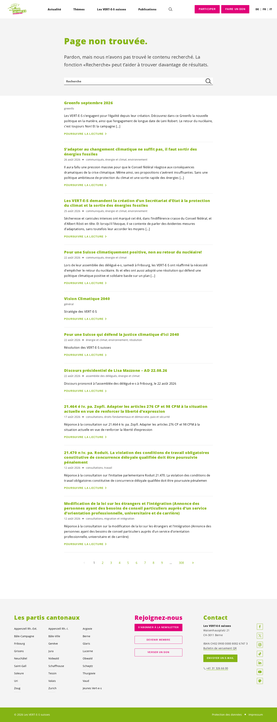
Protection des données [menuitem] (227, 714)
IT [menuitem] (270, 9)
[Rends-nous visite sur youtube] (260, 672)
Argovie (87, 628)
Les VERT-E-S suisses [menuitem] (111, 9)
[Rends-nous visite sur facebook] (260, 627)
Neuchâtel (20, 658)
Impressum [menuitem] (256, 714)
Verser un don (158, 652)
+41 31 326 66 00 (217, 668)
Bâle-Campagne (24, 636)
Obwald (88, 658)
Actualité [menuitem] (54, 9)
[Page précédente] (84, 562)
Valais (52, 681)
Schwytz (88, 666)
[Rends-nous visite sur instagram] (260, 645)
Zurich (52, 688)
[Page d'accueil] (17, 9)
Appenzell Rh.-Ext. (25, 628)
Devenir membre (158, 640)
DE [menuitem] (257, 9)
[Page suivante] (192, 562)
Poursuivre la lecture (83, 133)
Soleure (19, 673)
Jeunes (92, 688)
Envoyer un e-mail (220, 658)
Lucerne (88, 651)
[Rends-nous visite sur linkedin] (260, 663)
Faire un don (235, 9)
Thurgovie (89, 673)
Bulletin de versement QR (220, 648)
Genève (53, 643)
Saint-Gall (20, 666)
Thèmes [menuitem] (79, 9)
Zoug (17, 688)
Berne (86, 636)
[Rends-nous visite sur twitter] (260, 636)
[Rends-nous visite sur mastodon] (260, 681)
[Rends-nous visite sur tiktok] (260, 654)
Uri (16, 681)
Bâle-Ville (54, 636)
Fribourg (19, 643)
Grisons (19, 651)
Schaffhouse (56, 666)
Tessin (52, 673)
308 (181, 562)
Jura (51, 651)
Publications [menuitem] (147, 9)
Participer (207, 9)
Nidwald (53, 658)
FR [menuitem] (264, 9)
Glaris (86, 643)
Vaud (86, 681)
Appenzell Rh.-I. (58, 628)
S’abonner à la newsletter (158, 627)
